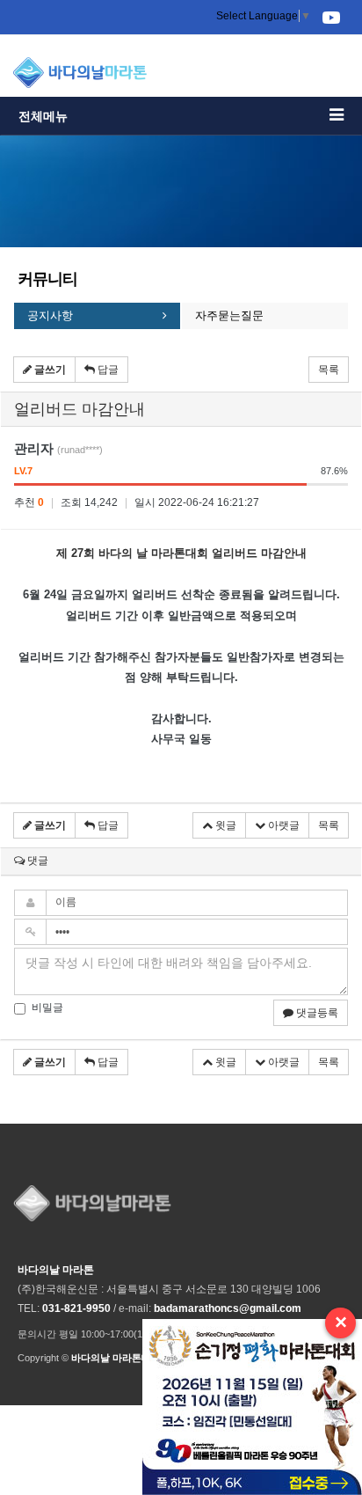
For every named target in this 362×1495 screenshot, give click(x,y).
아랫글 (282, 825)
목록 (328, 369)
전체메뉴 (43, 116)
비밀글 (47, 1007)
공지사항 (50, 315)
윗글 (224, 825)
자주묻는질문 (229, 315)
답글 (107, 369)
